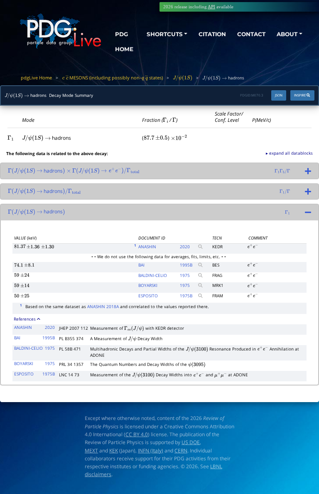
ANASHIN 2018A (103, 306)
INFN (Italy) (150, 450)
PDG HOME (124, 41)
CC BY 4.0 (136, 434)
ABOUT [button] (287, 34)
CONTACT (251, 34)
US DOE (191, 442)
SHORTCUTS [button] (165, 34)
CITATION (212, 34)
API (211, 6)
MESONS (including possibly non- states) (112, 77)
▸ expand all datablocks (289, 153)
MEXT (91, 450)
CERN (180, 450)
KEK (113, 450)
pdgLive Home (36, 77)
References (24, 319)
